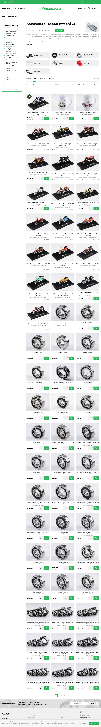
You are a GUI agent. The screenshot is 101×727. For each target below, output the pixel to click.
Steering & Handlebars (11, 49)
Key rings (9, 81)
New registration (88, 2)
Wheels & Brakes (10, 55)
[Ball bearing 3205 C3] (87, 312)
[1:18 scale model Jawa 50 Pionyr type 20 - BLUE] (63, 222)
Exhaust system (10, 44)
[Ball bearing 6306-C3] (87, 582)
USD (29, 2)
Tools (8, 77)
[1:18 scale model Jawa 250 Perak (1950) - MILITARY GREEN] (63, 132)
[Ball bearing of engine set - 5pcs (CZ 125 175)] (38, 672)
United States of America (19, 2)
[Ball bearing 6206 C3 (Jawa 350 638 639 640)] (63, 492)
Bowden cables (9, 42)
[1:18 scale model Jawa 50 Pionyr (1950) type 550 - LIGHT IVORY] (87, 192)
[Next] (73, 696)
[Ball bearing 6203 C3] (38, 462)
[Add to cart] (46, 118)
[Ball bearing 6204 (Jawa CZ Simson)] (63, 462)
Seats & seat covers (11, 53)
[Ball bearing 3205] (63, 312)
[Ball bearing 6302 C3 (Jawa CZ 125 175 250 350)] (87, 522)
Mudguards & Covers (11, 51)
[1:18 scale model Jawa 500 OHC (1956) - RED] (38, 312)
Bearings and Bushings (11, 72)
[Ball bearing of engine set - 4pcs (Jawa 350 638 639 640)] (87, 612)
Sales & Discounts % (11, 31)
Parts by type (31, 717)
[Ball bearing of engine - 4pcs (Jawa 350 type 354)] (38, 612)
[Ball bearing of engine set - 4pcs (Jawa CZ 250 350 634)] (87, 642)
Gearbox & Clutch (10, 35)
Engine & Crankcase (11, 33)
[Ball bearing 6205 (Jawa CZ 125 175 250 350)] (87, 462)
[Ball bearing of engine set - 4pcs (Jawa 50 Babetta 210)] (38, 642)
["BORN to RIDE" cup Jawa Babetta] (63, 102)
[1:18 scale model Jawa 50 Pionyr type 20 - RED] (38, 252)
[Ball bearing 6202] (87, 402)
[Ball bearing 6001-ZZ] (63, 342)
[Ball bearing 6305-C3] (63, 582)
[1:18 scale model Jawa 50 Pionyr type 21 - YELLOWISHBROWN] (63, 282)
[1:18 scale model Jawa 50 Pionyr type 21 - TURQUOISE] (38, 282)
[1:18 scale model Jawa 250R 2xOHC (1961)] (87, 132)
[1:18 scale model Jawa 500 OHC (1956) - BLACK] (87, 282)
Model (56, 84)
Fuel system (9, 38)
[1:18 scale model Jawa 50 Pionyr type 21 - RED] (87, 252)
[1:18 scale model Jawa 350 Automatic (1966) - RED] (87, 162)
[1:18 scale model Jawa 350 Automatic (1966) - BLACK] (63, 162)
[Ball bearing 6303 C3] (63, 552)
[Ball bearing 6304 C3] (38, 582)
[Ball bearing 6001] (38, 342)
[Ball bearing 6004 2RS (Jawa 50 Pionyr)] (38, 372)
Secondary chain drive (11, 40)
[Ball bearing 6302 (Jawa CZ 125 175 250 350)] (38, 522)
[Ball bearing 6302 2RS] (63, 522)
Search (22, 8)
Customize (83, 723)
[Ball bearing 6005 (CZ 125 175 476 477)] (63, 372)
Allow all (93, 723)
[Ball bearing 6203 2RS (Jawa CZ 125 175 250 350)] (87, 432)
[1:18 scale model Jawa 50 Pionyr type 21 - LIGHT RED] (63, 252)
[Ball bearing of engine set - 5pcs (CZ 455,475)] (87, 672)
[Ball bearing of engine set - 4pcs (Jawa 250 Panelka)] (63, 612)
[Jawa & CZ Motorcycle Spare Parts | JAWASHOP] (50, 8)
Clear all (95, 91)
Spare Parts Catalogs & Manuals (11, 62)
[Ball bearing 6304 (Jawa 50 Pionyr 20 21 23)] (87, 552)
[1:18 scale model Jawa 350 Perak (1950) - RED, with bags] (63, 192)
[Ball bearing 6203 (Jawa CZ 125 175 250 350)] (63, 432)
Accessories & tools (11, 66)
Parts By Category (12, 16)
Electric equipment (10, 60)
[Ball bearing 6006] (87, 372)
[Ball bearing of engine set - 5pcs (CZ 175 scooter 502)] (63, 672)
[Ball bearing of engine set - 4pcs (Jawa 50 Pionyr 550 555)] (63, 642)
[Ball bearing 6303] (38, 552)
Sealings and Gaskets (11, 70)
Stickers (8, 75)
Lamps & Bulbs (9, 57)
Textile (8, 79)
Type (79, 84)
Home (3, 16)
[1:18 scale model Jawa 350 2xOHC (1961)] (38, 162)
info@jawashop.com (85, 717)
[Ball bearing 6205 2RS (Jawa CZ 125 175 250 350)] (38, 492)
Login (97, 2)
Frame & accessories (11, 46)
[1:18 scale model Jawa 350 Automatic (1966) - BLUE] (38, 102)
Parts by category (32, 715)
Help (85, 8)
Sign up (93, 703)
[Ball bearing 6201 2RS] (63, 402)
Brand (33, 84)
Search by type (12, 89)
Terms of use (64, 717)
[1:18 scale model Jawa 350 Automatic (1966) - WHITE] (38, 192)
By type (14, 8)
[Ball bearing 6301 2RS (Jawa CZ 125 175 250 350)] (87, 492)
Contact (80, 8)
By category (6, 8)
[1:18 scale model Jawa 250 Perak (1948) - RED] (38, 132)
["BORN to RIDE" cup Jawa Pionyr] (87, 102)
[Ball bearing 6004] (87, 342)
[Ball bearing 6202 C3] (38, 432)
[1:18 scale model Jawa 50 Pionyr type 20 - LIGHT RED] (87, 222)
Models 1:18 (9, 68)
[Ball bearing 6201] (38, 402)
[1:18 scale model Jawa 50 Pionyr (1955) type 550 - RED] (38, 222)
